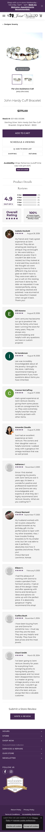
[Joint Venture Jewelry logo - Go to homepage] (22, 16)
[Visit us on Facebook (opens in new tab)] (5, 771)
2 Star (19, 202)
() (39, 195)
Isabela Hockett (22, 231)
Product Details (22, 181)
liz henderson (21, 353)
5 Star (19, 195)
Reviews (22, 188)
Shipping (12, 154)
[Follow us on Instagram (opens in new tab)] (11, 771)
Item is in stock (22, 169)
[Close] (42, 6)
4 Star (19, 197)
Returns (33, 154)
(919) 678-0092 (22, 92)
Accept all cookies (31, 826)
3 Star (19, 200)
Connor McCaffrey (23, 390)
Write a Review (22, 716)
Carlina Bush (21, 616)
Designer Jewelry (11, 24)
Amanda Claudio (23, 427)
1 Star (20, 205)
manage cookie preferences (24, 820)
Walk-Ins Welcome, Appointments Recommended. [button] (23, 7)
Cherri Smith (21, 653)
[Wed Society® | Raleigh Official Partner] (15, 784)
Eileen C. (19, 568)
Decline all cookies (14, 826)
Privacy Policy (29, 810)
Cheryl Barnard (22, 512)
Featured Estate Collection (13, 745)
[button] (8, 15)
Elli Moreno (20, 311)
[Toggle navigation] (4, 16)
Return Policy (16, 810)
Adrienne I (20, 464)
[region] (22, 52)
